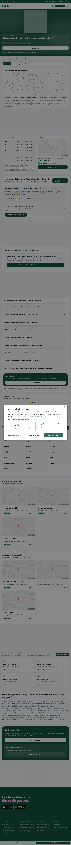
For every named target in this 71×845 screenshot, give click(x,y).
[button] (35, 419)
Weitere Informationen (37, 416)
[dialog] (35, 422)
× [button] (64, 407)
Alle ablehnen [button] (34, 435)
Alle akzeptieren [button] (53, 435)
